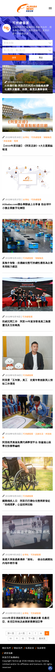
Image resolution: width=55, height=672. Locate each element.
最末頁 (42, 638)
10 (11, 638)
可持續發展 (30, 82)
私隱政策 (30, 648)
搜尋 (14, 57)
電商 (16, 141)
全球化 (26, 137)
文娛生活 (39, 434)
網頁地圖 (8, 653)
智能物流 (48, 137)
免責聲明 (41, 648)
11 (17, 638)
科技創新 (41, 82)
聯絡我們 (18, 648)
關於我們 (6, 648)
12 (23, 638)
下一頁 (31, 638)
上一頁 (21, 633)
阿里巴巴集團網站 (10, 657)
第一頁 (10, 633)
